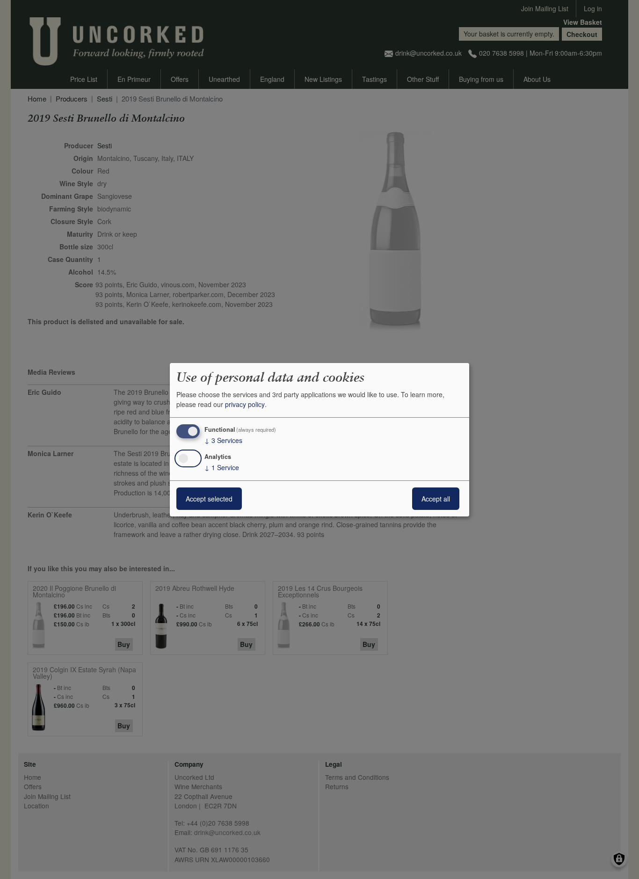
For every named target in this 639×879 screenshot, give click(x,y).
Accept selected (209, 498)
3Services (223, 440)
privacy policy (245, 404)
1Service (221, 467)
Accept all (435, 498)
